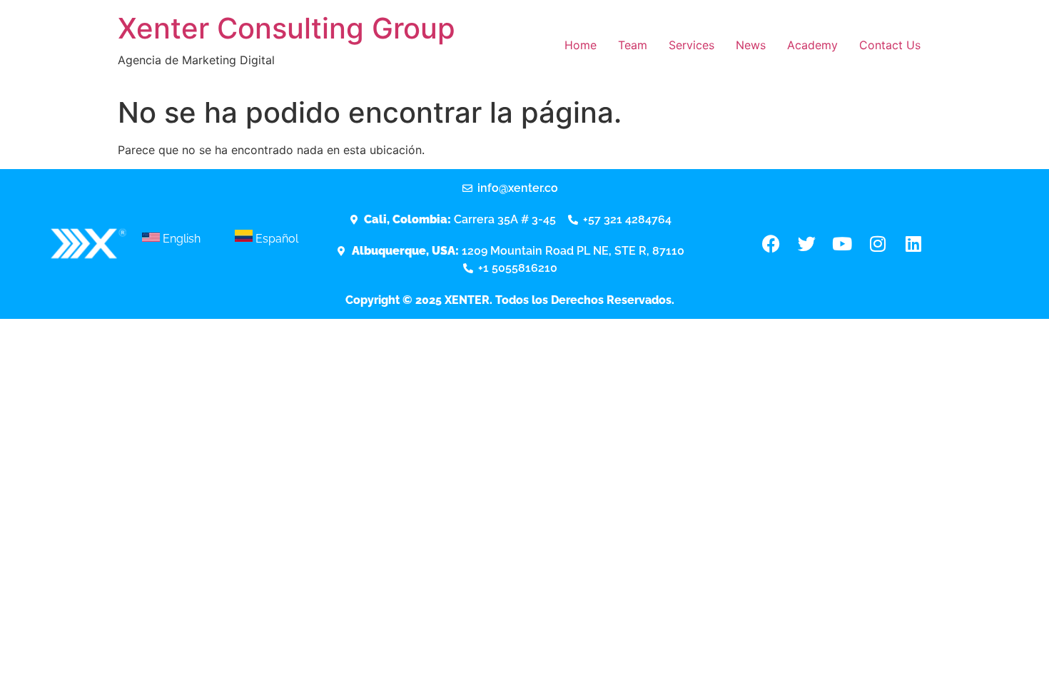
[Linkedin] (913, 244)
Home (580, 45)
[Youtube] (842, 244)
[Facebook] (771, 244)
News (751, 45)
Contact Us (890, 45)
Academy (812, 45)
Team (632, 45)
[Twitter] (806, 244)
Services (691, 45)
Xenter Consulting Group (286, 28)
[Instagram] (878, 244)
